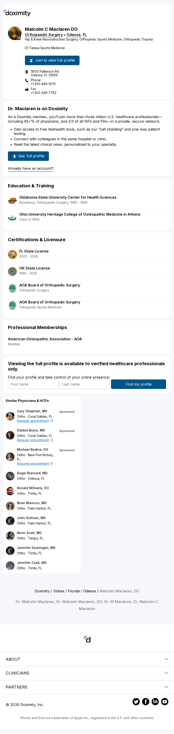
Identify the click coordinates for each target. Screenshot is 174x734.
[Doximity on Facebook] (145, 702)
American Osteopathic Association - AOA (45, 339)
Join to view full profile (55, 60)
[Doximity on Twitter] (136, 702)
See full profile (33, 157)
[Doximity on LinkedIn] (155, 702)
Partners (16, 687)
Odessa (73, 34)
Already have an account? (30, 168)
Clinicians (17, 673)
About (13, 659)
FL (85, 34)
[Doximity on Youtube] (164, 702)
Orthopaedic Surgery (44, 34)
